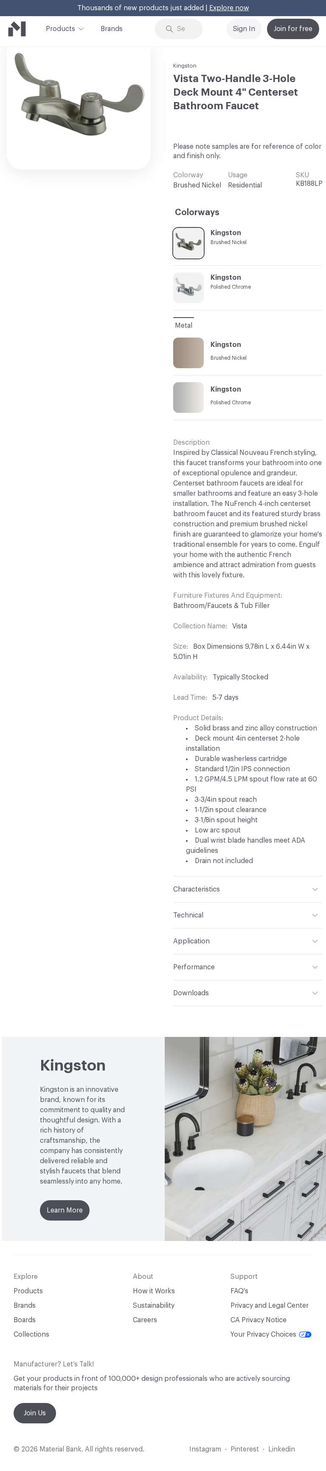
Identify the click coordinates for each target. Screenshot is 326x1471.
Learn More (65, 1210)
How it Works (154, 1291)
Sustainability (153, 1305)
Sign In (244, 29)
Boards (25, 1320)
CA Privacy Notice (258, 1320)
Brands (112, 29)
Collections (31, 1334)
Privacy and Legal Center (269, 1305)
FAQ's (239, 1291)
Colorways (197, 212)
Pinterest (244, 1449)
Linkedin (281, 1449)
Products (60, 29)
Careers (145, 1320)
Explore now (229, 8)
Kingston (185, 65)
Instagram (205, 1449)
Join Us (35, 1413)
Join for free (293, 29)
